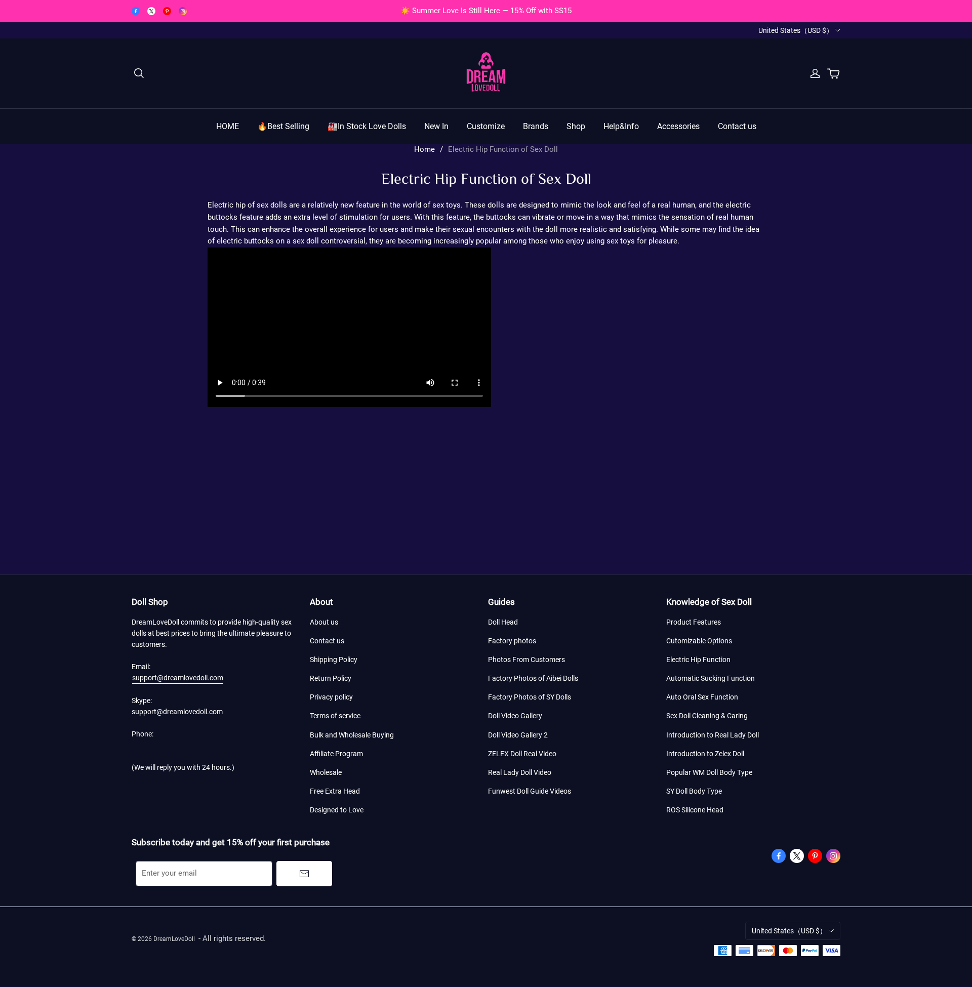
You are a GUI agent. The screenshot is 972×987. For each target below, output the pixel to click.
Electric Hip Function (698, 659)
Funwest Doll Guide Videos (529, 791)
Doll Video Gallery (515, 716)
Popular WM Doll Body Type (709, 772)
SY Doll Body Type (694, 791)
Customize (486, 126)
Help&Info (621, 126)
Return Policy (330, 678)
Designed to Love (336, 810)
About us (324, 622)
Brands (535, 126)
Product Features (693, 622)
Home (424, 149)
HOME (227, 126)
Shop (575, 126)
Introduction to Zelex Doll (705, 754)
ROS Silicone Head (694, 810)
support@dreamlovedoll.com (177, 678)
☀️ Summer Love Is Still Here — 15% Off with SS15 (486, 10)
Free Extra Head (335, 791)
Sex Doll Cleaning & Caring (707, 716)
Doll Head (503, 622)
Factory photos (512, 641)
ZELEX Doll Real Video (522, 754)
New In (436, 126)
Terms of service (335, 716)
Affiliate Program (336, 754)
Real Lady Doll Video (519, 772)
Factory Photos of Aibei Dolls (533, 678)
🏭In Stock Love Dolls (367, 126)
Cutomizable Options (699, 641)
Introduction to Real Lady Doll (712, 735)
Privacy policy (331, 697)
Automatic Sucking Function (710, 678)
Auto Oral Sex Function (702, 697)
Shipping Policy (333, 659)
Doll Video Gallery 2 (518, 735)
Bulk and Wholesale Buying (352, 735)
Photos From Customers (526, 659)
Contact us (737, 126)
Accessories (678, 126)
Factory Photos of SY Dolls (529, 697)
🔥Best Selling (283, 126)
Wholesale (326, 772)
